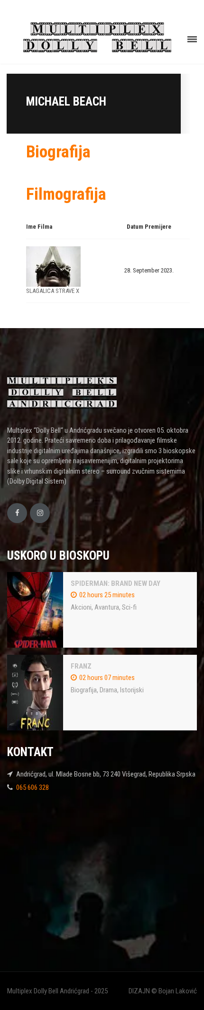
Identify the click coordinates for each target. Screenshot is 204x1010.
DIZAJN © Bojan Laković (163, 991)
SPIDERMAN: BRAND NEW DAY (115, 583)
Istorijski (132, 690)
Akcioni (81, 607)
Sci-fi (129, 607)
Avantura (106, 607)
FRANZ (81, 666)
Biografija (84, 690)
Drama (108, 690)
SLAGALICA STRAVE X (52, 290)
